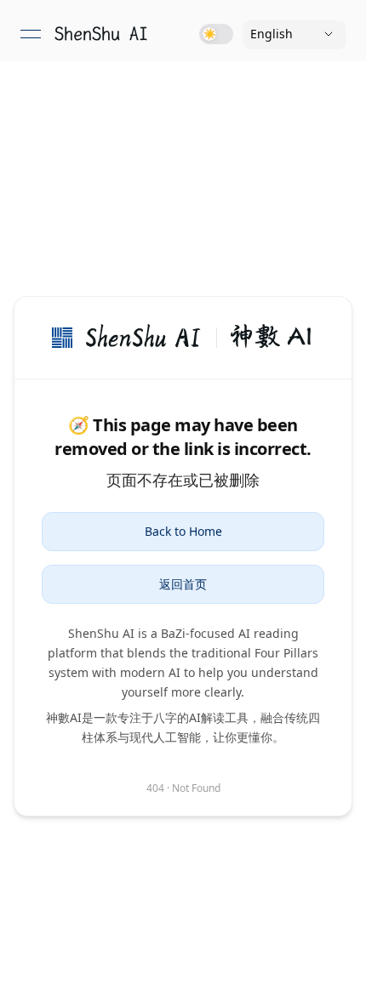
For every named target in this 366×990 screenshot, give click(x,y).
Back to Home (183, 531)
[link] (101, 34)
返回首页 (183, 584)
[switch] (216, 34)
